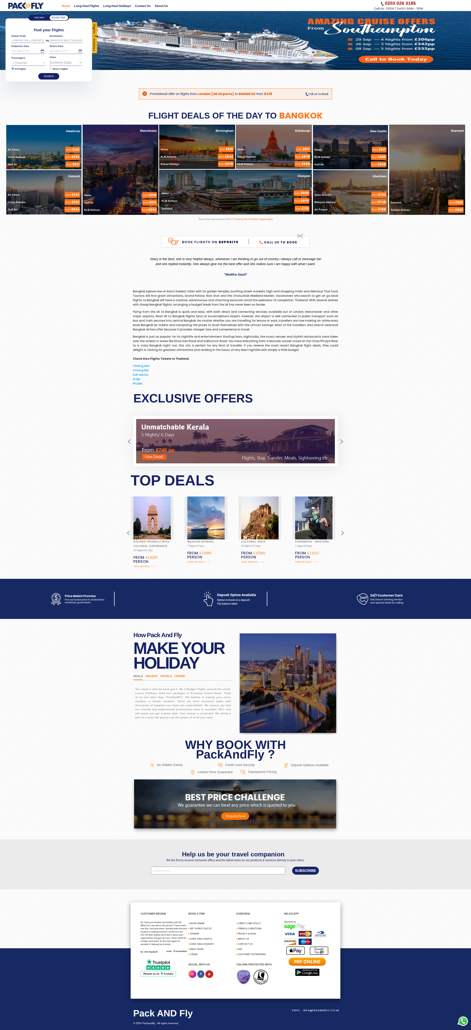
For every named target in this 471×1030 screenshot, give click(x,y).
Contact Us (143, 6)
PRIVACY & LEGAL (247, 933)
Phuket (138, 383)
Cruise (180, 676)
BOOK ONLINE (197, 923)
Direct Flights (60, 69)
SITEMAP (194, 933)
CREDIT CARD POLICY (249, 923)
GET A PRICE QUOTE (200, 928)
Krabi (136, 379)
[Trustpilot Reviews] (158, 967)
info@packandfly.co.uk (321, 1010)
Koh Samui (140, 375)
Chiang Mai (141, 366)
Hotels (166, 676)
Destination (56, 36)
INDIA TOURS (197, 949)
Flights (94, 29)
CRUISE (194, 954)
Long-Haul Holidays (117, 6)
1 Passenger (20, 62)
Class (53, 57)
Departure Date (20, 46)
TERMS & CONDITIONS (250, 928)
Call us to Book (318, 94)
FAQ (240, 949)
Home (66, 6)
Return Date (56, 46)
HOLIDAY (152, 676)
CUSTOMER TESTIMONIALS (252, 954)
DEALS (138, 676)
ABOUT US (243, 938)
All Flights (20, 69)
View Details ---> (144, 562)
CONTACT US (245, 944)
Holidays (94, 45)
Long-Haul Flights (86, 6)
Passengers (18, 58)
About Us (161, 6)
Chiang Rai (141, 370)
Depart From (19, 36)
